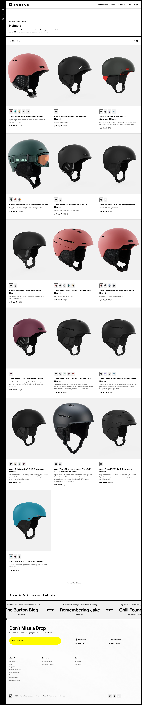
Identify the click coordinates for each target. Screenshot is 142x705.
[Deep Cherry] (11, 374)
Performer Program (48, 664)
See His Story (67, 614)
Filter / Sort (16, 41)
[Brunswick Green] (11, 200)
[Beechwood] (19, 111)
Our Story (12, 661)
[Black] (24, 111)
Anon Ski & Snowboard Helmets (32, 595)
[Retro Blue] (114, 111)
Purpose (12, 666)
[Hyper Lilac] (109, 111)
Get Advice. (9, 614)
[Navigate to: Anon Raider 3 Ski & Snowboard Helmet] (118, 164)
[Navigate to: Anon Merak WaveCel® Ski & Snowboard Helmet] (73, 250)
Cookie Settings (14, 680)
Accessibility (13, 677)
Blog (10, 664)
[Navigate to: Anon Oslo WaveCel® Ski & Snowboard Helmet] (118, 250)
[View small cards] (137, 41)
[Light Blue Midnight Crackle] (114, 285)
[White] (28, 111)
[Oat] (109, 374)
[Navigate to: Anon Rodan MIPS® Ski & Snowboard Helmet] (73, 164)
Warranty (78, 661)
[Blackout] (101, 464)
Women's (121, 4)
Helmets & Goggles (14, 21)
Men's (113, 4)
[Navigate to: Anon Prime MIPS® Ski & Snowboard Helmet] (118, 428)
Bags (136, 4)
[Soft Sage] (64, 374)
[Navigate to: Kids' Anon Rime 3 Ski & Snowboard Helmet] (28, 250)
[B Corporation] (10, 696)
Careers (11, 675)
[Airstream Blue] (109, 285)
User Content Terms (49, 696)
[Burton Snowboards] (19, 4)
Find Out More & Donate (123, 614)
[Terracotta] (11, 111)
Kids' (129, 4)
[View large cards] (134, 41)
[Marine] (15, 111)
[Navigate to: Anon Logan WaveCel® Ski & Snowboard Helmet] (118, 338)
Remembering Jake (15, 669)
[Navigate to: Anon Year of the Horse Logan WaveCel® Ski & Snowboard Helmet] (73, 428)
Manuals (78, 664)
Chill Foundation (14, 672)
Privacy (38, 696)
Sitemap (62, 696)
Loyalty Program (47, 661)
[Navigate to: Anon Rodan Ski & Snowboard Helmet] (28, 75)
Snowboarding (102, 4)
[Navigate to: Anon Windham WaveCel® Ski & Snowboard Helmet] (118, 75)
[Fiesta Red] (101, 111)
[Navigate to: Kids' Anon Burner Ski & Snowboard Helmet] (73, 75)
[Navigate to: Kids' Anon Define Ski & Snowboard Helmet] (28, 164)
